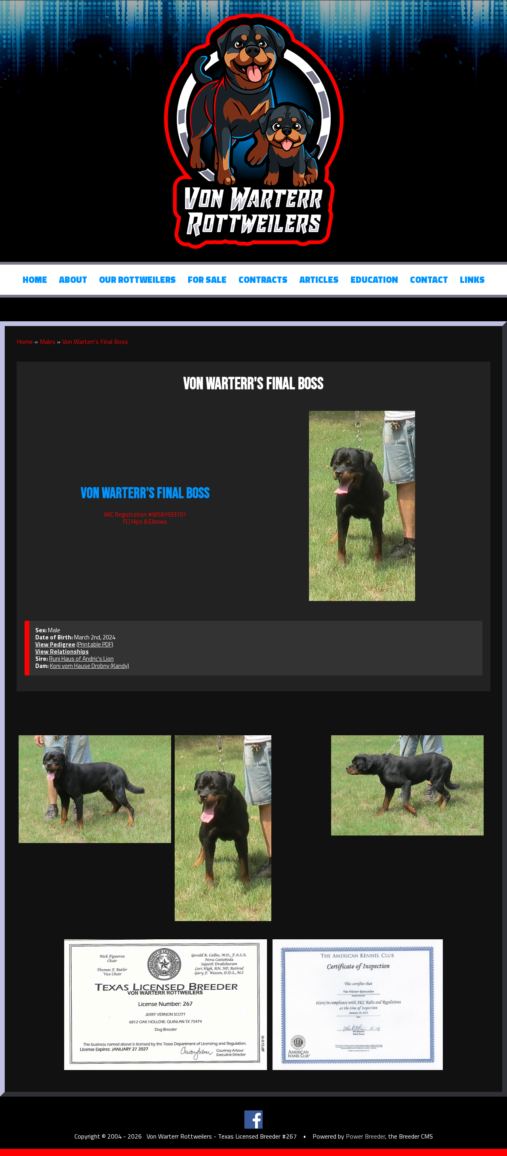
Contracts (263, 279)
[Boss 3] (251, 828)
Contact (429, 279)
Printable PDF (95, 644)
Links (472, 279)
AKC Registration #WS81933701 (145, 514)
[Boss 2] (95, 789)
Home (35, 279)
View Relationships (62, 651)
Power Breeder (365, 1136)
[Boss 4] (407, 785)
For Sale (207, 279)
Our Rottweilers (137, 279)
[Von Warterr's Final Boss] (362, 505)
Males (47, 341)
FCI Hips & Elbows (145, 521)
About (73, 279)
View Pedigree (55, 644)
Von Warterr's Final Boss (95, 341)
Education (374, 279)
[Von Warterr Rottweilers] (253, 130)
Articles (319, 279)
